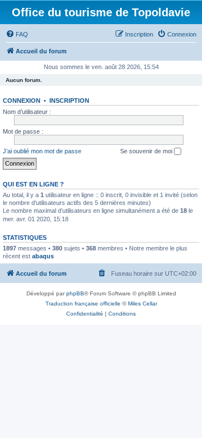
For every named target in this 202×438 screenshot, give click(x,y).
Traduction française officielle (83, 303)
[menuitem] (17, 34)
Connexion (21, 100)
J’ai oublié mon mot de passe (42, 151)
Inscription (69, 100)
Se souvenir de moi (147, 151)
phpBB (75, 293)
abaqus (43, 256)
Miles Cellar (142, 303)
